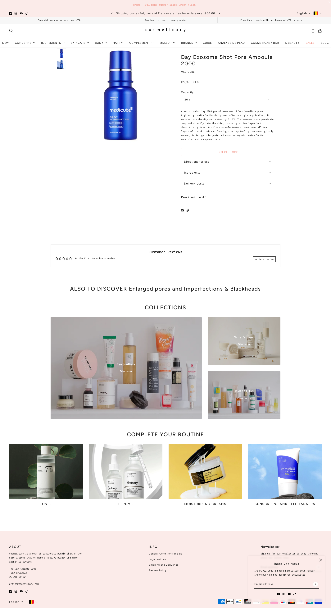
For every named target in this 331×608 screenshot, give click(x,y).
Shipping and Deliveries (164, 564)
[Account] (313, 31)
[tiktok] (26, 13)
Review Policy (158, 570)
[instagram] (16, 13)
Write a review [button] (264, 259)
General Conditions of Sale (165, 553)
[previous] (112, 13)
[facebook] (10, 13)
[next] (219, 13)
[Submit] (315, 584)
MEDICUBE (188, 71)
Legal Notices (157, 559)
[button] (188, 210)
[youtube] (21, 13)
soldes (194, 3)
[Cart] (320, 31)
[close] (321, 560)
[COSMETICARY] (165, 31)
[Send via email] (182, 210)
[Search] (11, 31)
